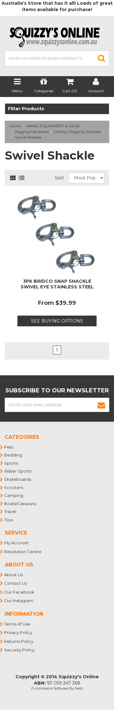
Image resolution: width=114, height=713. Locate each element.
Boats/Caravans (20, 503)
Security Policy (20, 649)
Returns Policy (19, 641)
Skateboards (18, 479)
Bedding (13, 454)
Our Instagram (19, 600)
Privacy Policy (18, 632)
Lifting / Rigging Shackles (77, 131)
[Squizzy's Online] (57, 36)
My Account (16, 542)
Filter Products (26, 108)
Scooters (14, 487)
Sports (11, 463)
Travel (10, 511)
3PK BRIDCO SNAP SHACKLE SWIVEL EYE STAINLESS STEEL (57, 284)
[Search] (101, 58)
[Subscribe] (101, 405)
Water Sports (18, 471)
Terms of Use (17, 623)
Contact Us (16, 583)
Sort (59, 178)
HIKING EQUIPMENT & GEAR (53, 126)
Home (15, 126)
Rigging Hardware (32, 131)
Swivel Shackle (28, 137)
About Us (14, 574)
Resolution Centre (23, 551)
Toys (9, 519)
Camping (14, 495)
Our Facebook (20, 592)
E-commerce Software (49, 688)
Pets (9, 447)
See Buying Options (57, 321)
